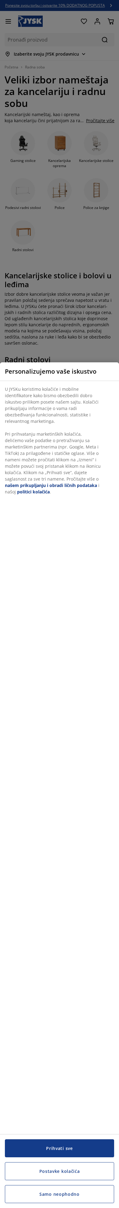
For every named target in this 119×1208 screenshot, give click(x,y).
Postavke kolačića (59, 1171)
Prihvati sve (59, 1148)
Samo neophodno (59, 1194)
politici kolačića (33, 492)
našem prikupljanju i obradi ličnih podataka (51, 485)
